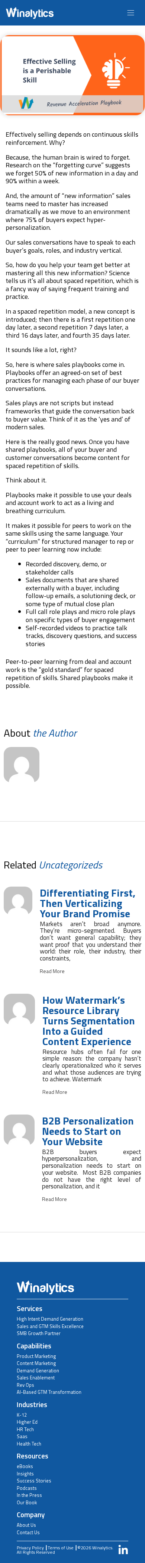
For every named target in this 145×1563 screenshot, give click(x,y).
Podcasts (27, 1488)
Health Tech (29, 1443)
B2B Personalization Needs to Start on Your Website (88, 1131)
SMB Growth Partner (39, 1333)
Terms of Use (61, 1547)
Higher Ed (27, 1422)
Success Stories (34, 1480)
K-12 (22, 1415)
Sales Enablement (36, 1377)
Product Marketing (36, 1356)
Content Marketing (36, 1363)
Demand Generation (38, 1370)
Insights (25, 1473)
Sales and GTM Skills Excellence (50, 1326)
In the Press (29, 1495)
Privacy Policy (30, 1547)
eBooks (25, 1466)
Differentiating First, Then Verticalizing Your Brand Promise (87, 903)
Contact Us (28, 1532)
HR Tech (25, 1429)
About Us (26, 1525)
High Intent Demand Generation (50, 1319)
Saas (22, 1436)
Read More (52, 971)
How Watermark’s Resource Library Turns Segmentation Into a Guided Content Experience (88, 1020)
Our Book (27, 1502)
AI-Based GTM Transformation (49, 1392)
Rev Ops (25, 1385)
